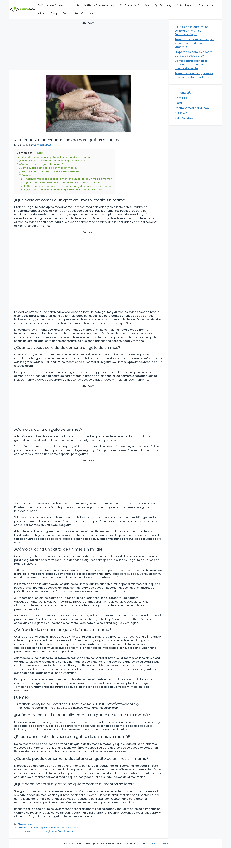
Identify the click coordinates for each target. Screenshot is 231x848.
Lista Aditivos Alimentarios (95, 5)
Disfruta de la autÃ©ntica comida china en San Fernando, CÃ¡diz (192, 30)
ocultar (39, 152)
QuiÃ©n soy (162, 5)
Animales (181, 98)
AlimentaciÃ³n (26, 824)
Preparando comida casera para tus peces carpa (193, 54)
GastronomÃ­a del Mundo (192, 108)
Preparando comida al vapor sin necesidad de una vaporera (194, 43)
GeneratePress (159, 843)
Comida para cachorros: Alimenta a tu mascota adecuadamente (191, 64)
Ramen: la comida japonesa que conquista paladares (194, 75)
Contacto (206, 5)
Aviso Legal (185, 5)
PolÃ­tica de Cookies (134, 5)
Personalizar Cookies (77, 13)
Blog (53, 13)
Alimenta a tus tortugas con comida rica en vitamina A (50, 827)
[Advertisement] (88, 46)
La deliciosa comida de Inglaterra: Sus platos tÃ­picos (48, 831)
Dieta (178, 103)
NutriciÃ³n (181, 113)
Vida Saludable (185, 118)
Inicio (41, 13)
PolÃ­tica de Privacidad (53, 5)
